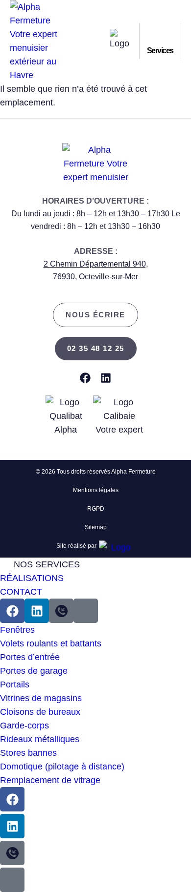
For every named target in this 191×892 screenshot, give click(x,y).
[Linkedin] (105, 378)
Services (160, 50)
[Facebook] (85, 378)
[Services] (160, 36)
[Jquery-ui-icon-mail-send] (85, 611)
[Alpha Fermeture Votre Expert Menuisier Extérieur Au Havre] (61, 611)
